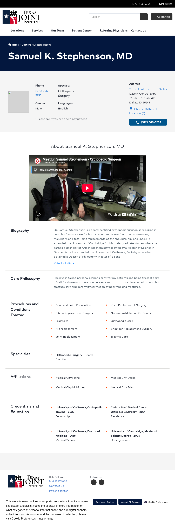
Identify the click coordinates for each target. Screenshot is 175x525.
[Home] (5, 30)
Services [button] (38, 30)
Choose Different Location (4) (143, 111)
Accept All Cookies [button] (130, 502)
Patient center (58, 491)
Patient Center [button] (82, 30)
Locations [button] (18, 30)
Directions (165, 4)
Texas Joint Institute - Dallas (148, 89)
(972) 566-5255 (140, 4)
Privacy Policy (45, 518)
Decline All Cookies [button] (105, 502)
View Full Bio (65, 263)
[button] (156, 502)
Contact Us (163, 16)
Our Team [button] (58, 30)
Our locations (58, 481)
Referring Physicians (114, 30)
